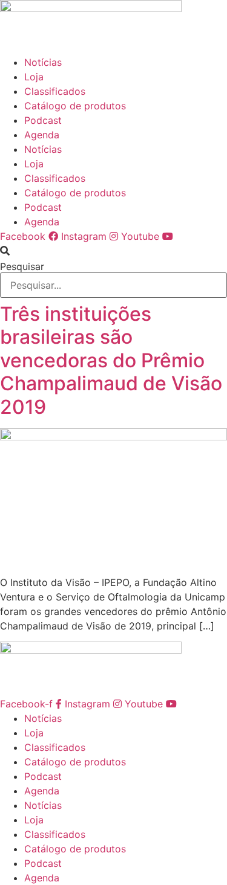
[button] (113, 250)
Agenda (41, 135)
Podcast (43, 120)
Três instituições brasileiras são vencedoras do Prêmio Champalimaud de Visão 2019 (111, 360)
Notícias (43, 62)
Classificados (54, 91)
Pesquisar (22, 266)
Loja (34, 77)
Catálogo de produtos (75, 106)
